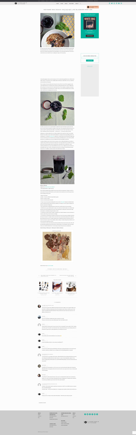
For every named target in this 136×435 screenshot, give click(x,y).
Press (39, 414)
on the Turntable (50, 265)
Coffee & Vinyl (53, 423)
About (76, 3)
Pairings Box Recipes (54, 419)
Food (62, 3)
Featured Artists (53, 416)
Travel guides (64, 422)
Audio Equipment (64, 425)
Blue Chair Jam (51, 136)
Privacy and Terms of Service (44, 431)
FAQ (38, 417)
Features (71, 3)
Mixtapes (51, 417)
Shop (57, 3)
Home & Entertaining (65, 423)
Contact (39, 416)
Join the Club (89, 35)
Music (66, 3)
